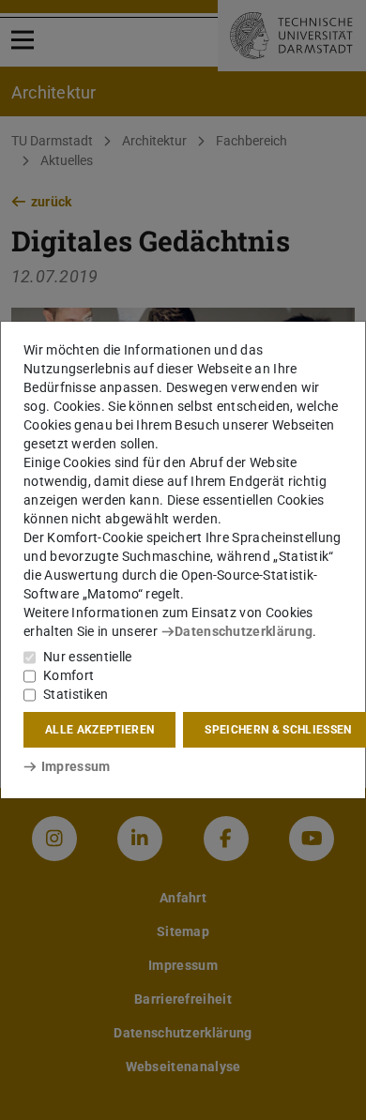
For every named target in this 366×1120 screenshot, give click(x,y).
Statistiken (75, 694)
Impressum (75, 766)
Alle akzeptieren (99, 729)
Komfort (68, 675)
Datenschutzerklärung (244, 631)
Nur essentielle (87, 656)
